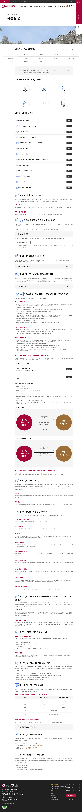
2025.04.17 (41, 54)
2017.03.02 (71, 58)
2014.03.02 (41, 61)
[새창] (4, 807)
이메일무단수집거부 (54, 788)
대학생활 (49, 6)
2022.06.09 (10, 58)
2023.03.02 (71, 54)
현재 (10, 54)
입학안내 (29, 6)
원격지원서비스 (71, 795)
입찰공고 (52, 793)
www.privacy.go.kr (50, 238)
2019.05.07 (56, 58)
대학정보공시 (53, 795)
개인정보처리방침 (54, 784)
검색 (72, 6)
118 (39, 744)
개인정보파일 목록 (23, 234)
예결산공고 (53, 791)
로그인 (78, 2)
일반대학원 (15, 1)
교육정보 (43, 6)
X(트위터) (63, 49)
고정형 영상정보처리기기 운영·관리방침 (58, 786)
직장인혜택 (78, 17)
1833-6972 (29, 745)
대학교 (5, 1)
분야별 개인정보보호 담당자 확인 (27, 727)
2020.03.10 (41, 58)
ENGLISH (71, 1)
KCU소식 (62, 6)
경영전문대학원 (25, 1)
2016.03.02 (10, 61)
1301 (26, 747)
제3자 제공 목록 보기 (24, 267)
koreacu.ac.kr (33, 69)
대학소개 (23, 6)
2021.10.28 (26, 58)
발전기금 (69, 6)
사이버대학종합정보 (54, 799)
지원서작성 (78, 29)
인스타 (67, 6)
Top (79, 797)
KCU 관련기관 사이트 (70, 784)
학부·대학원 (37, 6)
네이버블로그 (67, 49)
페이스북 (65, 49)
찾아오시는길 (53, 797)
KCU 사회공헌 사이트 (70, 790)
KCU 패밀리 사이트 (69, 787)
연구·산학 (56, 6)
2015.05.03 (26, 61)
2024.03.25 (56, 54)
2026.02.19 (26, 54)
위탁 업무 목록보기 (23, 286)
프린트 (72, 49)
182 (25, 749)
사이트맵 (74, 6)
